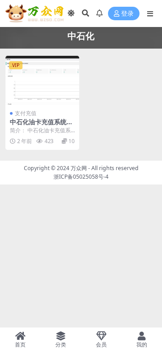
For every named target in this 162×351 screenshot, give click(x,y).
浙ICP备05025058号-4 (81, 176)
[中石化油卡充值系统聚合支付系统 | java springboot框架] (42, 80)
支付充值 (25, 113)
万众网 (79, 168)
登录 (127, 13)
